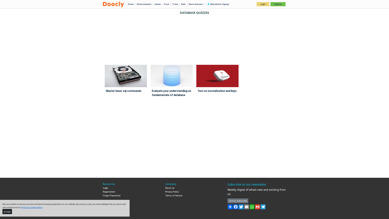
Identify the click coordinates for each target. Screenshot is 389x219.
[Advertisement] (194, 38)
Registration (109, 192)
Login (262, 4)
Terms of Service (173, 195)
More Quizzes (196, 4)
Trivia (175, 4)
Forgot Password (111, 195)
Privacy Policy (172, 192)
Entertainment (144, 4)
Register (278, 4)
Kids (183, 4)
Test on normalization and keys (217, 90)
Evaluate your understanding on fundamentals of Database (171, 93)
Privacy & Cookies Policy (31, 207)
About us (169, 188)
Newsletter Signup (219, 4)
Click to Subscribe (238, 200)
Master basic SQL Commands (123, 90)
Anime (158, 4)
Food (166, 4)
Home (131, 4)
